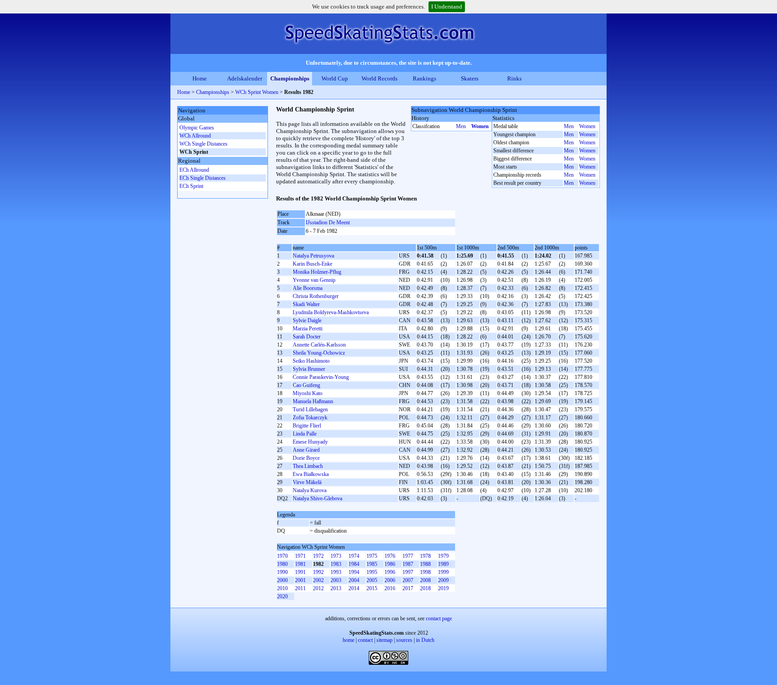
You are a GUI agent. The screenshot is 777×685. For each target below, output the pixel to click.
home (348, 640)
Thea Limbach (308, 466)
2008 (425, 580)
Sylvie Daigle (307, 320)
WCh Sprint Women (256, 92)
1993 (335, 572)
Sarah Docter (307, 337)
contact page (439, 618)
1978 (425, 556)
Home (199, 78)
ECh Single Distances (202, 178)
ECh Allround (194, 170)
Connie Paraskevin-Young (321, 377)
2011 (300, 588)
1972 (318, 556)
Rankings (424, 78)
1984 (353, 564)
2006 (389, 580)
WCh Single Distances (203, 144)
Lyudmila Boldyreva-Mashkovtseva (331, 312)
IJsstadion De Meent (328, 222)
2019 (443, 588)
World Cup (335, 78)
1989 (443, 564)
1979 (443, 556)
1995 (371, 572)
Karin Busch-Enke (312, 264)
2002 (318, 580)
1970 (282, 556)
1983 (335, 564)
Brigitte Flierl (307, 426)
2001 (300, 580)
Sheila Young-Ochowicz (319, 353)
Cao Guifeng (306, 385)
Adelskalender (244, 78)
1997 (407, 572)
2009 (443, 580)
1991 (300, 572)
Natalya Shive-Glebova (317, 498)
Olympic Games (196, 128)
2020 (282, 596)
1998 (425, 572)
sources (404, 640)
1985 (371, 564)
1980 (282, 564)
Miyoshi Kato (307, 393)
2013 (335, 588)
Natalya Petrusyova (313, 256)
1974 (353, 556)
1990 (282, 572)
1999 (443, 572)
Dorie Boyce (306, 458)
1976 (389, 556)
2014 (353, 588)
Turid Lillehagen (310, 409)
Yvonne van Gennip (314, 280)
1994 (353, 572)
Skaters (469, 78)
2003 (335, 580)
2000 (282, 580)
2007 (407, 580)
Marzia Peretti (307, 328)
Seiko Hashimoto (311, 361)
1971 (300, 556)
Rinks (514, 78)
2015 (371, 588)
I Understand (446, 6)
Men (461, 126)
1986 (389, 564)
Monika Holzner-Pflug (317, 272)
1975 (371, 556)
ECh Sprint (191, 186)
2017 (407, 588)
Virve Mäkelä (307, 482)
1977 (407, 556)
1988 (425, 564)
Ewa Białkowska (311, 474)
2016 (389, 588)
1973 (335, 556)
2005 (371, 580)
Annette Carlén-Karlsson (319, 345)
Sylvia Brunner (309, 369)
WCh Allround (195, 136)
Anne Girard (306, 450)
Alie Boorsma (307, 288)
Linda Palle (305, 434)
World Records (379, 78)
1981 (300, 564)
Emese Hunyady (310, 442)
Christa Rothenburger (316, 296)
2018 (425, 588)
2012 (318, 588)
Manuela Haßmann (313, 401)
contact (365, 640)
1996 (389, 572)
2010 (282, 588)
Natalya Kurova (309, 490)
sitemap (384, 640)
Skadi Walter (306, 304)
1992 (318, 572)
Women (480, 126)
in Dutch (425, 640)
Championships (289, 78)
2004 (353, 580)
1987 (407, 564)
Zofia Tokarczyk (310, 417)
